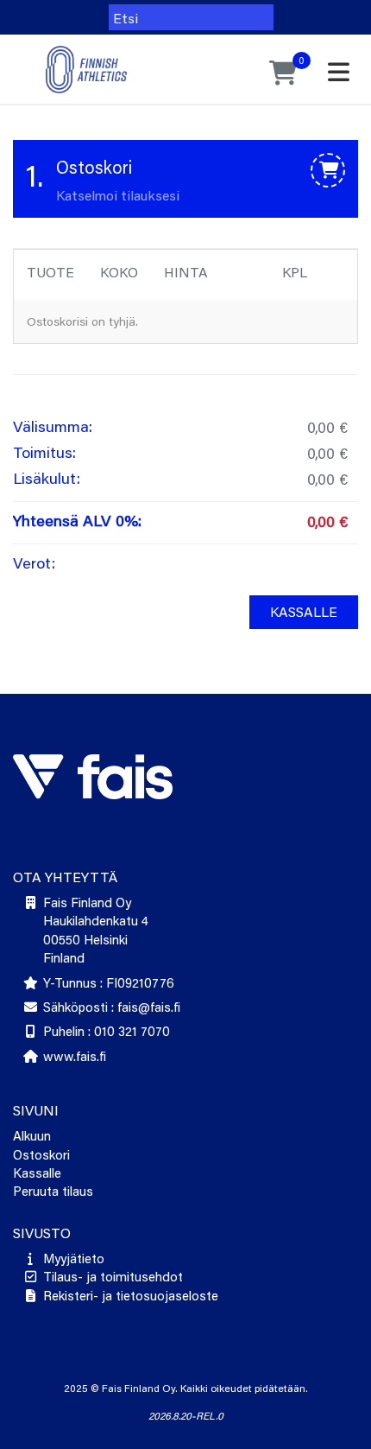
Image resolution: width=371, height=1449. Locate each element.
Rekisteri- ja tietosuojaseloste (130, 1295)
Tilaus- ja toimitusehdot (113, 1276)
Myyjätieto (73, 1258)
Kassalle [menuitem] (303, 611)
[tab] (185, 179)
